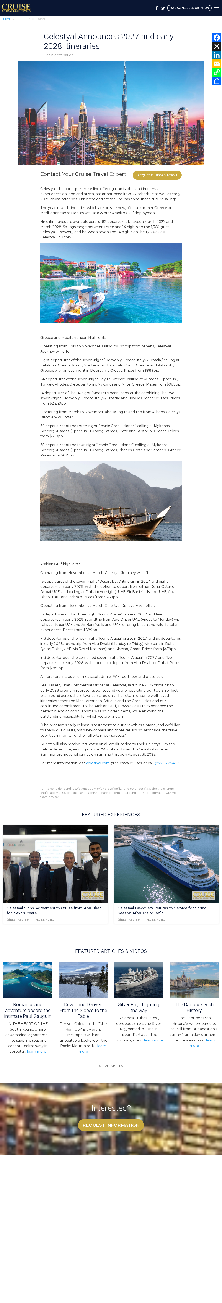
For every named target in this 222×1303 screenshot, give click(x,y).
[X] (216, 46)
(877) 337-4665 (167, 763)
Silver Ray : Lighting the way (138, 1007)
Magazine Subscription (189, 8)
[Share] (216, 81)
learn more (36, 1051)
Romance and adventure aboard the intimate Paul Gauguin (28, 1010)
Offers (21, 19)
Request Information (157, 175)
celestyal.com (97, 763)
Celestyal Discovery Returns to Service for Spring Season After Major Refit (162, 911)
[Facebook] (216, 37)
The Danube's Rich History (194, 1007)
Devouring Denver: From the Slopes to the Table (83, 1010)
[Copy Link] (216, 72)
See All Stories (111, 1065)
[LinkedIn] (216, 55)
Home (7, 19)
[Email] (216, 63)
